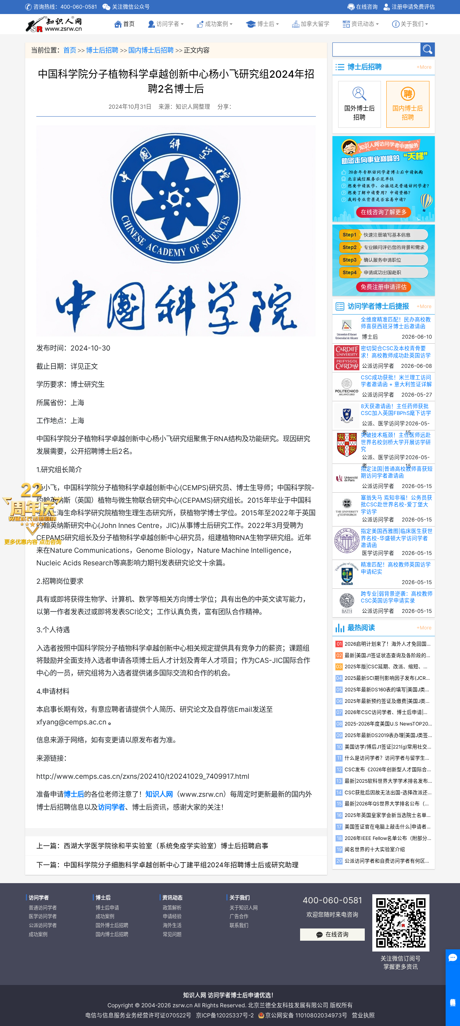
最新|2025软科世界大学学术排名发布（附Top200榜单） (388, 781)
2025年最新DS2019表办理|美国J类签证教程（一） (388, 735)
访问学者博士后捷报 (378, 306)
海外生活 (172, 925)
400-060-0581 (332, 900)
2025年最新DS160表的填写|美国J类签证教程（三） (388, 689)
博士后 (266, 24)
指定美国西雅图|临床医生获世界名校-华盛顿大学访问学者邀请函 (397, 538)
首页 (126, 26)
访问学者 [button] (167, 24)
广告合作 (239, 916)
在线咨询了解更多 (384, 212)
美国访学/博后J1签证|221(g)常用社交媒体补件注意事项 (388, 747)
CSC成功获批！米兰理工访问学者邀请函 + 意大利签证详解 (396, 381)
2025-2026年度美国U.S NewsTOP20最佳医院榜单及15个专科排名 (388, 724)
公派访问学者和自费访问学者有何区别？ (388, 861)
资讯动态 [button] (362, 24)
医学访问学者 (43, 916)
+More (424, 67)
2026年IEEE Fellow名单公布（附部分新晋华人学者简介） (388, 838)
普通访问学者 (43, 907)
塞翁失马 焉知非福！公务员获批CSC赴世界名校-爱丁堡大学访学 (396, 504)
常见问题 (172, 934)
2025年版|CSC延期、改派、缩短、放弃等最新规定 (388, 666)
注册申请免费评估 (413, 7)
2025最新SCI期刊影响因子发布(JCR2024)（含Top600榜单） (388, 678)
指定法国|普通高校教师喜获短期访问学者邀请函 (397, 472)
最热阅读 (361, 627)
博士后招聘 (102, 50)
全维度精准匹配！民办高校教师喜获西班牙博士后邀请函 (396, 323)
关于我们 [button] (412, 24)
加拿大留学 (315, 24)
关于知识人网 (244, 907)
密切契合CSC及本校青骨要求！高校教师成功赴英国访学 (396, 351)
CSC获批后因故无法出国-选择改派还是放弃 (388, 792)
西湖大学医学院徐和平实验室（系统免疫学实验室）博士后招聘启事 (166, 846)
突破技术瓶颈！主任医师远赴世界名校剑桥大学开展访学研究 (396, 442)
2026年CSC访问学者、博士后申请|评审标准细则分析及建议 (388, 712)
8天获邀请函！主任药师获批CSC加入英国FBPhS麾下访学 (396, 409)
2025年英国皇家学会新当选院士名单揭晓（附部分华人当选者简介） (388, 815)
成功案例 (38, 934)
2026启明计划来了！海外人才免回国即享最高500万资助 (388, 644)
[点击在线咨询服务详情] (32, 513)
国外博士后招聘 (112, 925)
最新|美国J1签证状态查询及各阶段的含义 (388, 655)
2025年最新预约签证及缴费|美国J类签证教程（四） (388, 701)
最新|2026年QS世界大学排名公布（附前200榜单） (388, 803)
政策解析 (172, 907)
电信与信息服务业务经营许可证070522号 (138, 1015)
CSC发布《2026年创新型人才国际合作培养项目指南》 (388, 769)
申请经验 (172, 916)
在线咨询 (367, 7)
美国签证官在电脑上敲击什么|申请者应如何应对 (388, 827)
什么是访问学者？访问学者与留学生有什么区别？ (388, 758)
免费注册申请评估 (384, 287)
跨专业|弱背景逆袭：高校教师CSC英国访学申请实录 (397, 597)
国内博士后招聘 (151, 50)
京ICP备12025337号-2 (225, 1015)
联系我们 (239, 925)
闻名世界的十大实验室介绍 (375, 849)
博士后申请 (107, 907)
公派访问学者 (43, 925)
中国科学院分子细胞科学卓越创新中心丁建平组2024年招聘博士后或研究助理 (181, 865)
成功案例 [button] (216, 24)
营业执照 (363, 1015)
